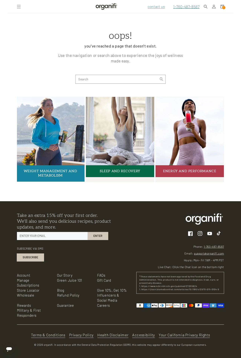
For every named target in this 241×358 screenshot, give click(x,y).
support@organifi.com (209, 253)
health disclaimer (112, 335)
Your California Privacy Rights (184, 335)
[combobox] (120, 79)
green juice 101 (69, 280)
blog (60, 290)
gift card (104, 280)
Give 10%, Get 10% (112, 290)
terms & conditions (48, 335)
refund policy (68, 295)
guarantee (65, 305)
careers (103, 305)
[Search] (161, 79)
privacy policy (81, 335)
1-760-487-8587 (186, 6)
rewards (24, 305)
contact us (156, 6)
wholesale (25, 295)
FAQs (101, 275)
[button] (19, 6)
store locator (28, 290)
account (23, 275)
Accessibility (143, 335)
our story (64, 275)
